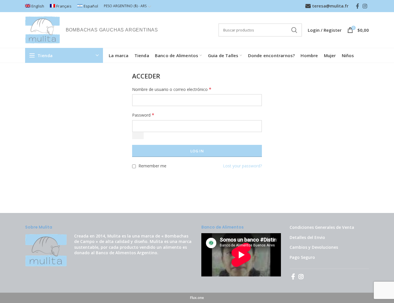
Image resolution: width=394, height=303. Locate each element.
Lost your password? (242, 166)
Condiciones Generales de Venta (322, 227)
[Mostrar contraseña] (138, 135)
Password (143, 115)
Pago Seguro (302, 257)
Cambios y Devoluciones (314, 247)
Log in (197, 151)
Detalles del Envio (307, 237)
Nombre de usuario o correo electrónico (171, 89)
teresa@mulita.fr (330, 6)
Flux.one (197, 297)
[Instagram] (365, 6)
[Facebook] (357, 6)
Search (294, 30)
